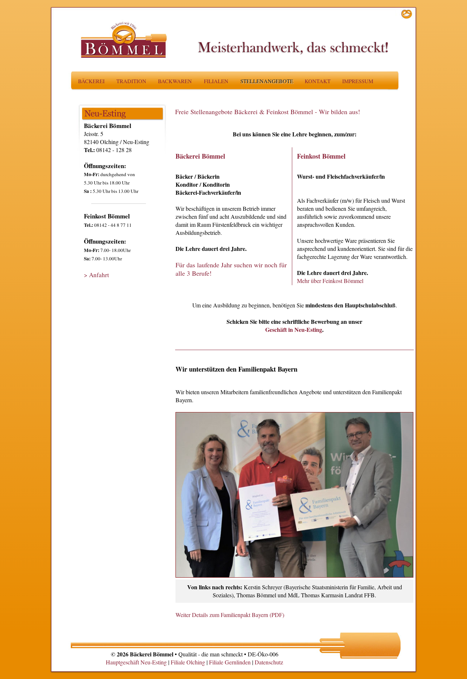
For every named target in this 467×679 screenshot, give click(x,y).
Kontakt (318, 81)
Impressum (357, 81)
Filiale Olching (188, 662)
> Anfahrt (96, 275)
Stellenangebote (266, 81)
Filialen (216, 81)
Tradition (131, 81)
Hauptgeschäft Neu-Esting (136, 662)
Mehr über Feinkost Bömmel (330, 280)
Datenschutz (269, 662)
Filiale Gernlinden (230, 662)
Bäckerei (91, 81)
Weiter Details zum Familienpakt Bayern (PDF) (229, 614)
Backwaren (175, 81)
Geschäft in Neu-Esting (293, 329)
